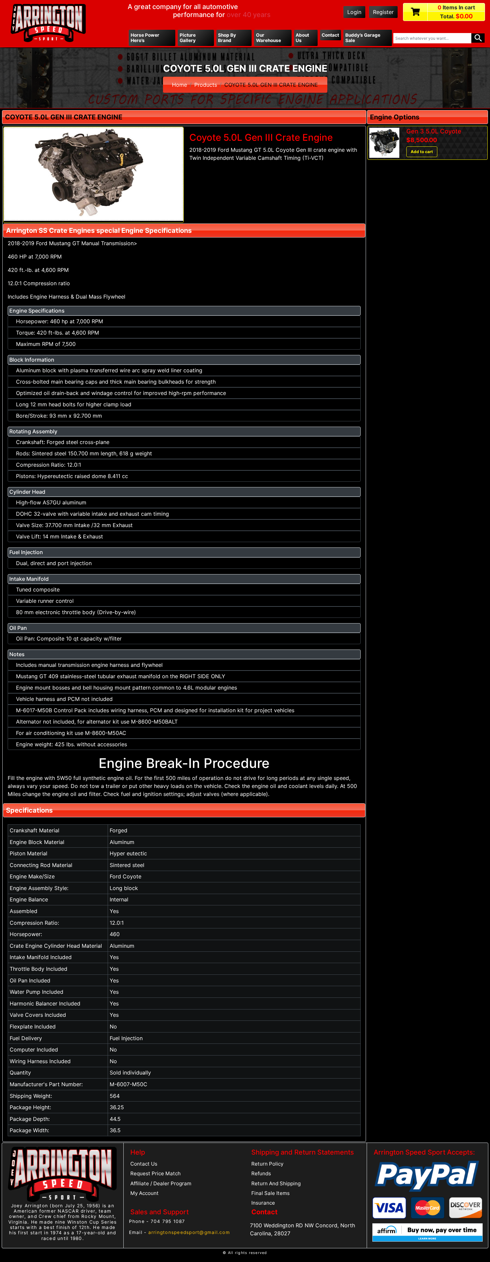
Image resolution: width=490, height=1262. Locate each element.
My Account (144, 1193)
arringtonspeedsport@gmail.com (189, 1232)
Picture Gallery (188, 37)
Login (354, 12)
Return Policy (267, 1164)
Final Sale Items (270, 1193)
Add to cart (422, 151)
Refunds (261, 1173)
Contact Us (143, 1164)
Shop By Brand (227, 37)
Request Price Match (155, 1173)
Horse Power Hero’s (145, 37)
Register (383, 12)
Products (205, 84)
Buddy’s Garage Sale (362, 37)
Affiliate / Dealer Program (160, 1183)
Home (179, 84)
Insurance (263, 1203)
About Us (302, 37)
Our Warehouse (268, 37)
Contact (330, 35)
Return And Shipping (276, 1183)
